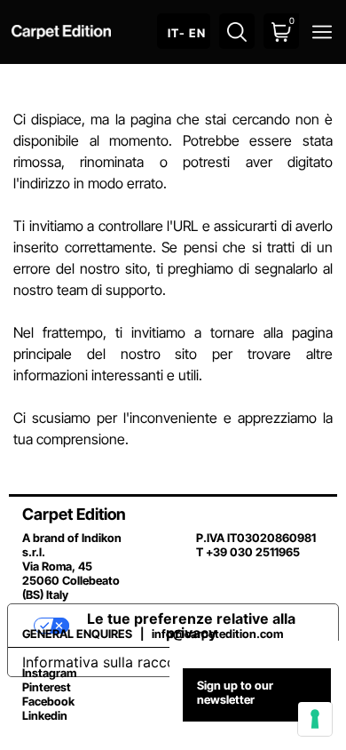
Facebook (48, 701)
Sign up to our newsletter (235, 692)
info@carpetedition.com (217, 633)
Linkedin (44, 715)
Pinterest (46, 687)
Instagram (49, 673)
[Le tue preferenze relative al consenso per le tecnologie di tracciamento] (315, 719)
